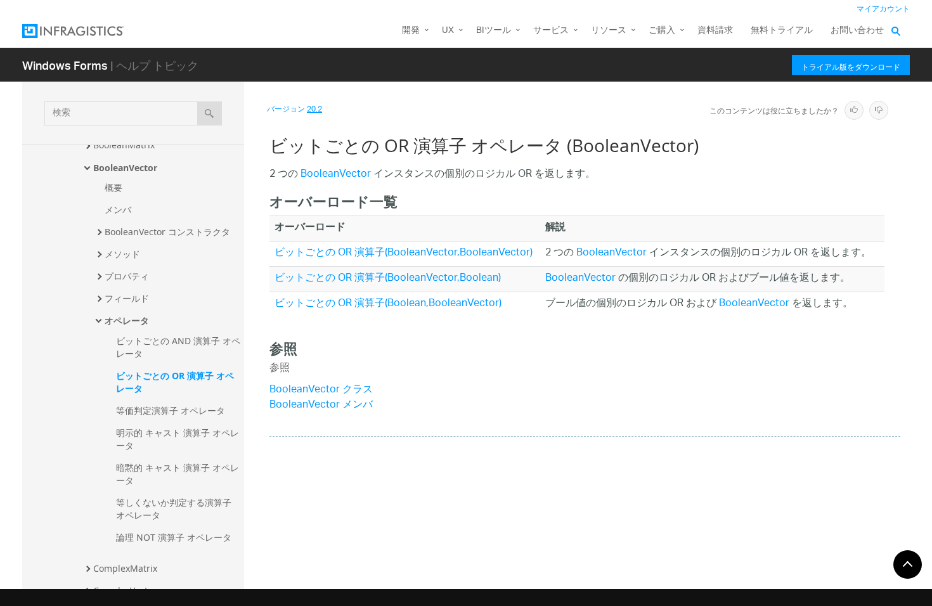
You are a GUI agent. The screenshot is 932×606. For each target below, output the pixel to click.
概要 (113, 187)
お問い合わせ (857, 31)
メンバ (118, 209)
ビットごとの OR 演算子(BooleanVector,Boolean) (388, 278)
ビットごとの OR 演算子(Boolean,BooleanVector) (388, 303)
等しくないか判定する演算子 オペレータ (175, 508)
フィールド (127, 298)
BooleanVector (125, 168)
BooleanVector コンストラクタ (167, 232)
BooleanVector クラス (321, 390)
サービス (551, 31)
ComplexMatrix (125, 568)
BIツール (493, 31)
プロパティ (127, 276)
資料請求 (715, 31)
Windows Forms (65, 65)
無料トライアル (782, 31)
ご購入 (662, 31)
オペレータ (127, 320)
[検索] (209, 113)
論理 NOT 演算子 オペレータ (173, 537)
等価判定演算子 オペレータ (170, 410)
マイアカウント (883, 9)
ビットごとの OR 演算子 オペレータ (175, 382)
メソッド (122, 254)
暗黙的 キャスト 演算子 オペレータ (177, 473)
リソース (608, 31)
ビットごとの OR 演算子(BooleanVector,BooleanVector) (404, 253)
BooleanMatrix (124, 145)
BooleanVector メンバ (321, 405)
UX (448, 31)
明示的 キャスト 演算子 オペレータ (177, 439)
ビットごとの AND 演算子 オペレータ (178, 347)
